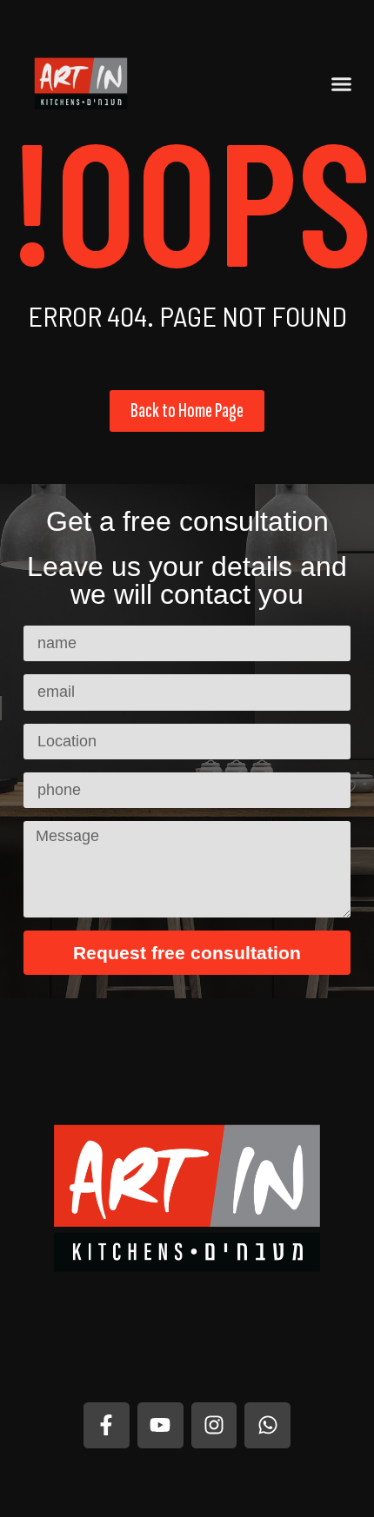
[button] (341, 83)
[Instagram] (214, 1425)
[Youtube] (160, 1425)
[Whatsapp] (267, 1425)
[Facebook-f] (106, 1425)
